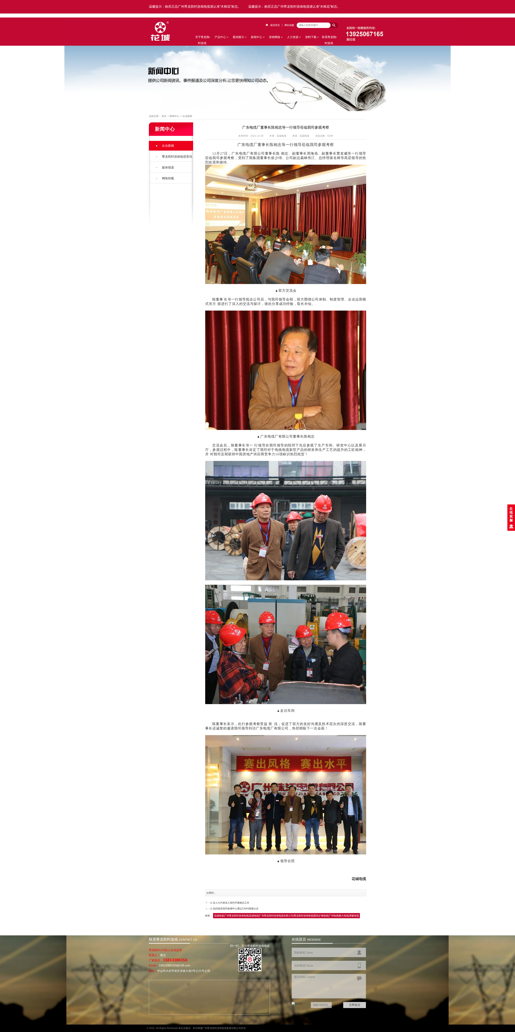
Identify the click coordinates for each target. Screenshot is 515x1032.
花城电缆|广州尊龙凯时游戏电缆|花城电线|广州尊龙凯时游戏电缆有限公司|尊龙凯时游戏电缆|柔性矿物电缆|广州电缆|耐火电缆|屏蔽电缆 (286, 915)
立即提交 (354, 1004)
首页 (164, 116)
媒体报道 (168, 167)
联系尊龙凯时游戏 (329, 37)
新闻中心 (256, 37)
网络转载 (168, 178)
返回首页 (275, 25)
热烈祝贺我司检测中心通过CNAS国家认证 (236, 908)
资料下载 (310, 37)
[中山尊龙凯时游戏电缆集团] (160, 40)
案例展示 (238, 37)
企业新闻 (187, 116)
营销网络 (274, 37)
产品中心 (220, 37)
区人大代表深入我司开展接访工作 (231, 902)
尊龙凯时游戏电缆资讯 (177, 156)
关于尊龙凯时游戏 (202, 37)
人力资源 (292, 37)
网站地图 (289, 25)
